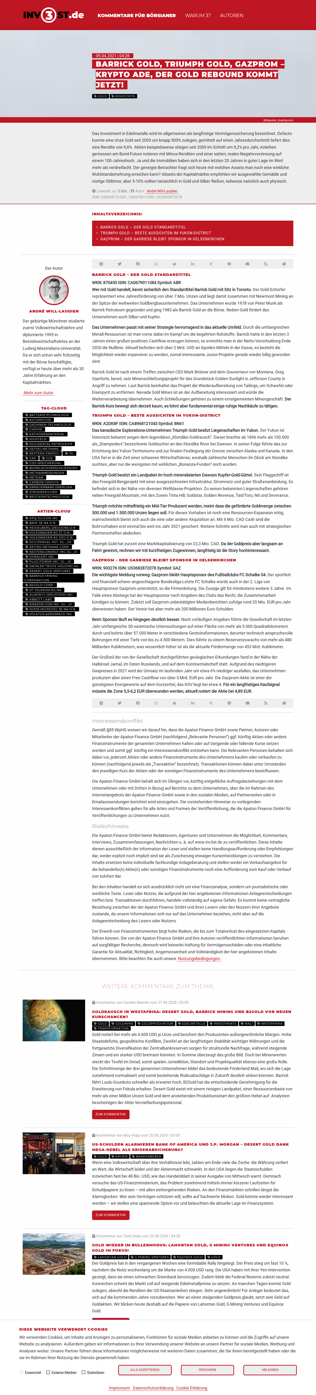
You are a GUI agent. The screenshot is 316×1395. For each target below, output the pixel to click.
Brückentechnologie (49, 496)
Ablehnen (270, 1370)
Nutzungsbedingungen (199, 958)
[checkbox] (21, 1372)
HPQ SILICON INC (43, 518)
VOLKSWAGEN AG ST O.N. (49, 532)
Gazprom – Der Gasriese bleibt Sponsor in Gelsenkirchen (162, 239)
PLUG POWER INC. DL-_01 (49, 561)
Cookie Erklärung (191, 1388)
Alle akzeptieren (144, 1370)
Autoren (231, 15)
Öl (71, 453)
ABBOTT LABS (40, 599)
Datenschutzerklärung (153, 1388)
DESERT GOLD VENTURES (49, 571)
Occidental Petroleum (50, 444)
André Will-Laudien (162, 191)
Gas (32, 458)
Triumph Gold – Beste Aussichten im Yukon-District (155, 233)
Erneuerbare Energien (50, 487)
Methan (35, 477)
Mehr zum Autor (38, 392)
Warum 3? (198, 15)
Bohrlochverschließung (53, 468)
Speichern (207, 1370)
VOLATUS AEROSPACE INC (50, 614)
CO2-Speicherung (45, 463)
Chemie (35, 429)
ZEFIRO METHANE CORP (48, 547)
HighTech (37, 439)
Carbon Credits (43, 482)
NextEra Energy (43, 453)
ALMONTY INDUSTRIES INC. (51, 594)
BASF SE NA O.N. (42, 523)
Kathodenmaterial (46, 434)
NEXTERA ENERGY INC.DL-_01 (52, 552)
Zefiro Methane (43, 448)
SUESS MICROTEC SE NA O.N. (52, 609)
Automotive (39, 420)
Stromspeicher (42, 492)
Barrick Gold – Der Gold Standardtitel (143, 227)
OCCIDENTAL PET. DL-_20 (49, 542)
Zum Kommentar (111, 1114)
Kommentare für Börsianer (137, 15)
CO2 (49, 458)
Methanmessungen (46, 473)
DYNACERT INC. (41, 556)
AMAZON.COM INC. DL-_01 (50, 604)
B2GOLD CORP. (41, 585)
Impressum (119, 1388)
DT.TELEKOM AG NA (45, 590)
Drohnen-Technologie (50, 424)
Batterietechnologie (48, 415)
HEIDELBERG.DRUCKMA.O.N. (52, 527)
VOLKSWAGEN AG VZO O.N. (51, 537)
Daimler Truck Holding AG (53, 566)
